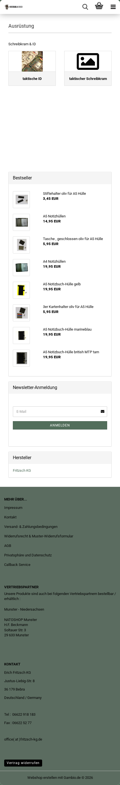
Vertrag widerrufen (23, 763)
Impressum (13, 508)
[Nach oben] (104, 776)
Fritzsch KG (22, 470)
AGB (7, 546)
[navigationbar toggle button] (113, 7)
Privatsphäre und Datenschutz (28, 555)
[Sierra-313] (11, 7)
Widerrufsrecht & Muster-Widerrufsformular (38, 536)
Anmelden (60, 425)
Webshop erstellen (42, 777)
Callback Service (17, 565)
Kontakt (10, 517)
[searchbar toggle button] (85, 7)
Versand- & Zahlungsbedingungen (30, 527)
